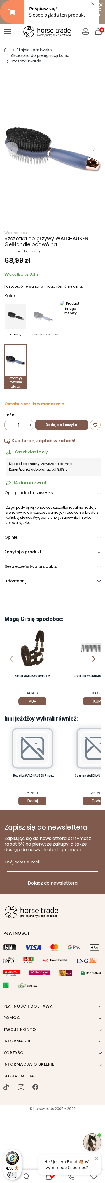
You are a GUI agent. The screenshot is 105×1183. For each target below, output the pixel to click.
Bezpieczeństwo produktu (30, 566)
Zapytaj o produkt (22, 552)
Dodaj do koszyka (61, 424)
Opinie (10, 537)
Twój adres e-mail (22, 862)
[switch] (12, 1175)
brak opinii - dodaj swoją (22, 251)
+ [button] (30, 425)
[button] (26, 1176)
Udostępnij (15, 581)
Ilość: (9, 415)
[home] (6, 49)
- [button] (7, 425)
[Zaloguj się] (85, 31)
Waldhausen (15, 232)
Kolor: (10, 295)
